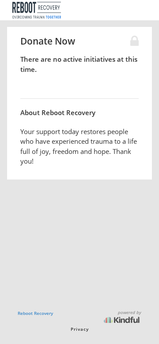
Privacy (80, 329)
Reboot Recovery (35, 313)
